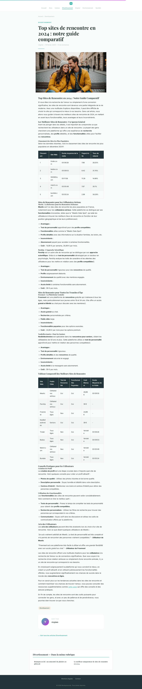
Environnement (88, 8)
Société (98, 8)
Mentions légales (67, 679)
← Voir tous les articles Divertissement (52, 635)
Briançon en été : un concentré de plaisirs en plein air (50, 663)
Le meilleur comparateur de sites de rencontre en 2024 (91, 663)
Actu (50, 8)
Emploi (77, 8)
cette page (72, 587)
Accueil (43, 8)
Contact (78, 679)
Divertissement (67, 8)
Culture (57, 8)
